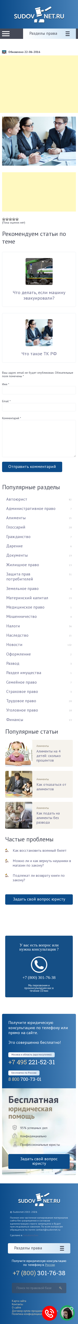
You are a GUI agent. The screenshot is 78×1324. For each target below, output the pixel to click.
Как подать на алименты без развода (48, 818)
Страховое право (22, 691)
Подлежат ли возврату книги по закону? (39, 877)
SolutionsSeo (30, 1235)
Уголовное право (22, 710)
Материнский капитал (27, 597)
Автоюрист (16, 499)
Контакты (17, 1304)
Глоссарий (15, 527)
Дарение (14, 546)
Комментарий (11, 418)
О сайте (16, 1307)
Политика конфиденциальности (31, 1314)
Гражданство (18, 536)
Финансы (14, 719)
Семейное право (21, 682)
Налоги (13, 626)
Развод (12, 663)
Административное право (31, 508)
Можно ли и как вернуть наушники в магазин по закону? (42, 863)
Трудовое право (21, 700)
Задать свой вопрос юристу (39, 899)
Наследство (17, 635)
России (50, 1265)
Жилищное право (22, 564)
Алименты (16, 517)
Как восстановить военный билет (40, 850)
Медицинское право (25, 607)
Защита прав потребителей (19, 576)
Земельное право (22, 588)
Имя (5, 384)
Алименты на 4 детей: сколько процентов (48, 756)
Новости (14, 644)
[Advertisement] (39, 84)
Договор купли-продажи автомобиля (35, 1311)
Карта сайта (19, 1301)
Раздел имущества (23, 672)
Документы (17, 555)
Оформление (18, 654)
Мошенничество (21, 616)
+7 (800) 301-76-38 (39, 977)
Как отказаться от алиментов (51, 786)
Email (6, 401)
